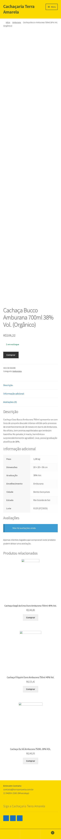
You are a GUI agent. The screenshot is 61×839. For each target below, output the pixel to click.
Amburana (16, 22)
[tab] (30, 385)
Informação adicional (13, 393)
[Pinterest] (20, 818)
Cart (47, 832)
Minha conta (10, 834)
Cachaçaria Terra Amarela (18, 9)
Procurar (30, 834)
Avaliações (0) (10, 402)
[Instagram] (6, 818)
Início (8, 22)
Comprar (10, 354)
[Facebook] (13, 818)
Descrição (8, 385)
